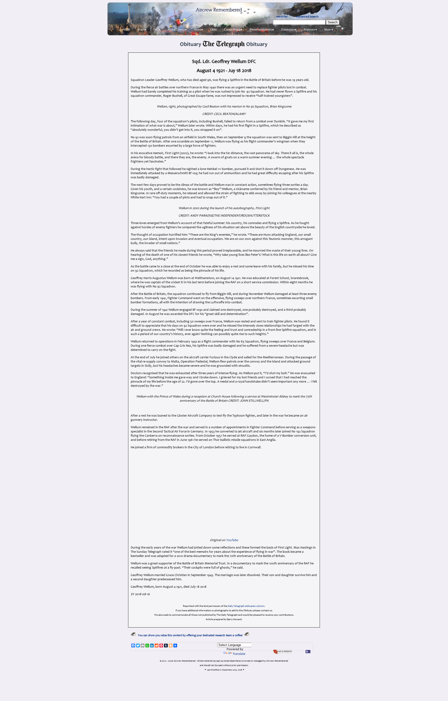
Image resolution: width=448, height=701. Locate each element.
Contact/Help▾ (233, 29)
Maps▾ (142, 29)
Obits (213, 29)
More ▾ (328, 29)
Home (126, 29)
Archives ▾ (310, 29)
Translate (239, 654)
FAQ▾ (157, 29)
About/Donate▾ (177, 29)
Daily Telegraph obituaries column (246, 606)
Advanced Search (307, 16)
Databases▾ (288, 29)
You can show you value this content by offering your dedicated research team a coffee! (191, 635)
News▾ (198, 29)
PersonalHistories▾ (262, 29)
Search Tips (281, 17)
